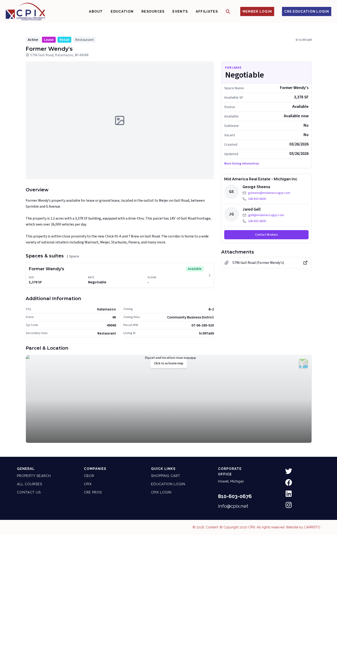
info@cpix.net (233, 506)
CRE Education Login (306, 11)
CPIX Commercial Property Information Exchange (25, 11)
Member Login (257, 11)
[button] (228, 12)
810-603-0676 (235, 496)
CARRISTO (312, 527)
